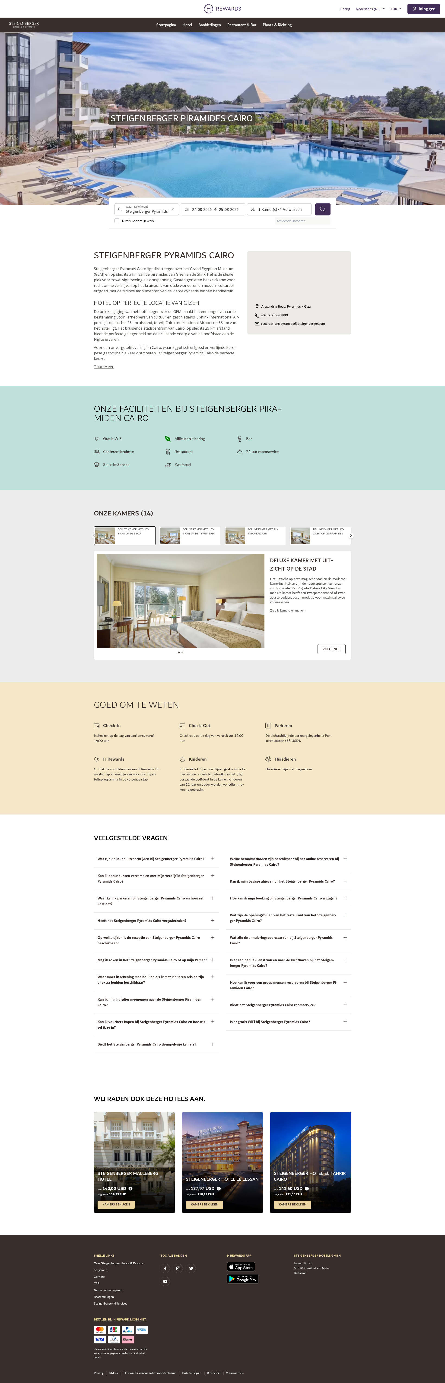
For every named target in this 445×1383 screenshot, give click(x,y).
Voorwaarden (235, 1373)
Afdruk (113, 1373)
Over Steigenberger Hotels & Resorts (118, 1263)
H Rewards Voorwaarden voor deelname (150, 1373)
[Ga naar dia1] (179, 652)
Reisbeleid (213, 1373)
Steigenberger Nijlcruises (110, 1303)
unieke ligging (112, 311)
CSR (96, 1283)
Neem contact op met (108, 1290)
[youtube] (165, 1281)
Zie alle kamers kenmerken (287, 610)
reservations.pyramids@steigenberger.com (293, 324)
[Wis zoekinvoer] (173, 209)
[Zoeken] (323, 209)
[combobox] (146, 209)
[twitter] (191, 1268)
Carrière (99, 1277)
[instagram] (178, 1268)
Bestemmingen (104, 1297)
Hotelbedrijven (191, 1373)
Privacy (98, 1373)
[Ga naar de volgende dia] (351, 536)
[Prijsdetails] (130, 1188)
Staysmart (101, 1270)
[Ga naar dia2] (182, 652)
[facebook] (165, 1268)
